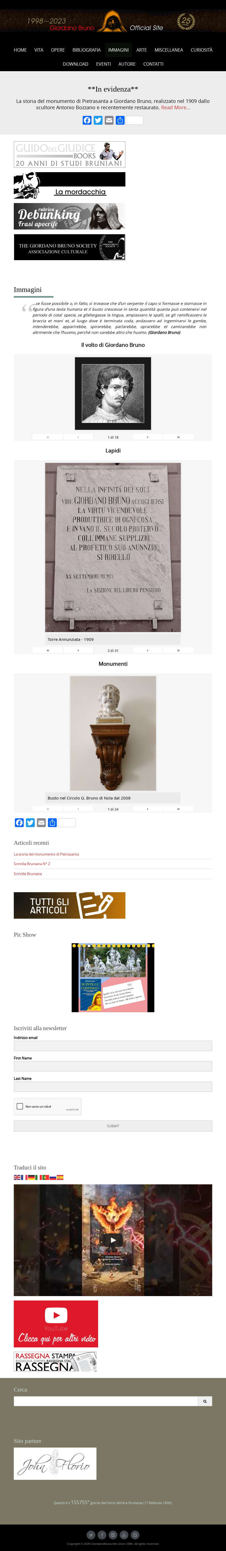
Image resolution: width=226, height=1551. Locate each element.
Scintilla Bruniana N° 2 (32, 863)
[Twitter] (91, 1535)
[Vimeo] (135, 1535)
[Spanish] (60, 1176)
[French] (24, 1176)
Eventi (103, 64)
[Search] (205, 1401)
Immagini (118, 50)
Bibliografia (86, 50)
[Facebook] (87, 121)
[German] (31, 1176)
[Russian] (53, 1176)
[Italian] (38, 1176)
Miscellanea (169, 50)
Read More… (175, 107)
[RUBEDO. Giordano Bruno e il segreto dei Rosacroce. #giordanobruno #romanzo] (113, 1240)
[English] (17, 1176)
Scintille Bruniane (28, 873)
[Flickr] (113, 1535)
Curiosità (201, 50)
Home (20, 50)
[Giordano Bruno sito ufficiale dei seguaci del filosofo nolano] (113, 20)
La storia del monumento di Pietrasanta (46, 854)
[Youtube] (124, 1535)
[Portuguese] (46, 1176)
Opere (58, 50)
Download (75, 64)
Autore (127, 64)
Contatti (153, 64)
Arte (141, 50)
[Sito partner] (55, 1463)
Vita (38, 50)
